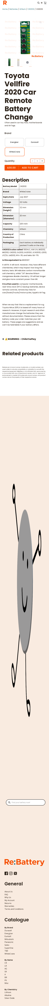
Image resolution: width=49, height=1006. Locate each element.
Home (5, 9)
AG (6, 968)
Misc (6, 983)
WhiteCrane (10, 953)
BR (6, 977)
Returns (8, 903)
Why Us (8, 897)
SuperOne (9, 948)
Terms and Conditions (14, 909)
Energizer (9, 933)
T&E (6, 951)
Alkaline (8, 995)
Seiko (7, 945)
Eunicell (8, 936)
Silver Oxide (9, 998)
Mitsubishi (9, 939)
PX (6, 980)
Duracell (8, 930)
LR (6, 966)
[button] (41, 22)
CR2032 (31, 9)
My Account (9, 900)
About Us (9, 891)
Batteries (13, 9)
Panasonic (9, 942)
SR (6, 971)
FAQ (6, 894)
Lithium (22, 9)
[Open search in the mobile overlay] (38, 3)
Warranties (9, 906)
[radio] (14, 142)
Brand (8, 133)
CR (6, 963)
